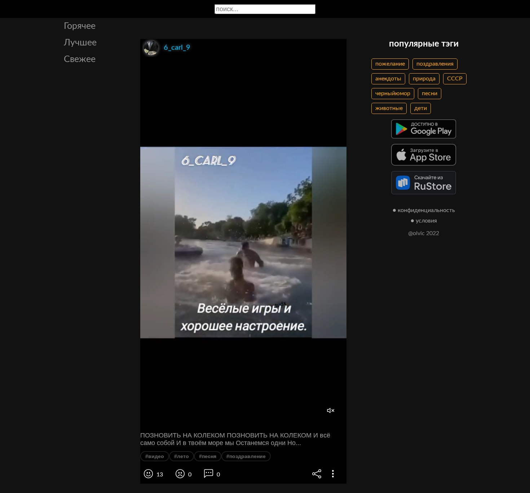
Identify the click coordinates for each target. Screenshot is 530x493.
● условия (424, 221)
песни (429, 93)
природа (424, 79)
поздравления (435, 64)
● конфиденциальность (424, 210)
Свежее (80, 59)
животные (389, 108)
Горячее (80, 26)
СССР (455, 79)
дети (420, 108)
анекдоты (388, 79)
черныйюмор (392, 93)
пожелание (390, 64)
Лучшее (80, 42)
